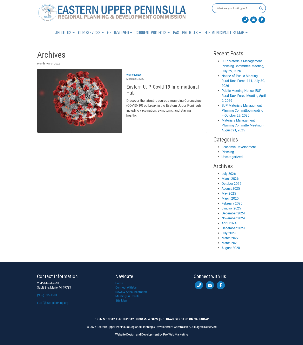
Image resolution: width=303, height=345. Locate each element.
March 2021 (230, 243)
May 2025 (229, 193)
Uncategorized (134, 74)
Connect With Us (126, 287)
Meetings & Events (127, 296)
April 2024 (229, 223)
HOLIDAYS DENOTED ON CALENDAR (184, 319)
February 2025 (232, 203)
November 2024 (233, 218)
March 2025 (230, 198)
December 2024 (233, 213)
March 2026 (230, 179)
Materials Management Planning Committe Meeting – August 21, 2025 (243, 125)
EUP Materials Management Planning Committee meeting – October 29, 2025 (242, 110)
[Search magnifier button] (261, 8)
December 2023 (233, 228)
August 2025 (231, 189)
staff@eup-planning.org (52, 302)
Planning (228, 152)
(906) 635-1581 (47, 295)
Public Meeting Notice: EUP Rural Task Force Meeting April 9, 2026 (244, 96)
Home (119, 283)
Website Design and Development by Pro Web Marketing (151, 334)
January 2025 (231, 208)
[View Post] (79, 101)
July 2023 (229, 233)
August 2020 (231, 248)
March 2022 (230, 238)
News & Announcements (131, 292)
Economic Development (239, 147)
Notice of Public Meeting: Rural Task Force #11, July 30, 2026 (243, 81)
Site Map (121, 300)
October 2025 (231, 184)
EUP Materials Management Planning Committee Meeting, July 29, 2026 (243, 66)
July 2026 (229, 174)
